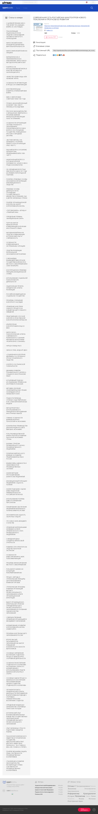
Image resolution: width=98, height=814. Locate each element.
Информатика (73, 794)
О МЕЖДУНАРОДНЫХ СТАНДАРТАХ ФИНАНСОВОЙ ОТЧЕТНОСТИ (15, 540)
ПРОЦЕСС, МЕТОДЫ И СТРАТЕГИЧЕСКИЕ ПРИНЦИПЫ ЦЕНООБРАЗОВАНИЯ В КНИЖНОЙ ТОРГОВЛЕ (15, 579)
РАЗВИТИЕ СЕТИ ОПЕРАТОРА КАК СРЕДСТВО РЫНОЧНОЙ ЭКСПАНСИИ (16, 548)
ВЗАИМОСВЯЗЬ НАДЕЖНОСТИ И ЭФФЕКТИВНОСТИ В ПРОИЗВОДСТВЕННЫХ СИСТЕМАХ (16, 466)
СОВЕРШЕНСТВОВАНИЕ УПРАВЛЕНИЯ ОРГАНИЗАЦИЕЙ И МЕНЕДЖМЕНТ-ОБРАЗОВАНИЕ (16, 619)
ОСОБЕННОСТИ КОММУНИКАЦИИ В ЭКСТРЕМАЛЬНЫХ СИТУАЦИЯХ (15, 244)
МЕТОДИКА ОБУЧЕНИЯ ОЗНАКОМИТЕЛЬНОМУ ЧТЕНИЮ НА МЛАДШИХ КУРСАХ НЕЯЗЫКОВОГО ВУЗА (16, 391)
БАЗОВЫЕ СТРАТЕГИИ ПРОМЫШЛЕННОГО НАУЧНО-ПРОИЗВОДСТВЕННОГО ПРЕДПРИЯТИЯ (15, 446)
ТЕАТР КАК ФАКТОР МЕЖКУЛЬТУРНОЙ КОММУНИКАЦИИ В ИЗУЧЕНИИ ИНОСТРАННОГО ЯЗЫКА (16, 225)
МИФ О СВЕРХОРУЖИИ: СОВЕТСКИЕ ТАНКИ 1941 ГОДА (16, 98)
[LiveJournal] (62, 55)
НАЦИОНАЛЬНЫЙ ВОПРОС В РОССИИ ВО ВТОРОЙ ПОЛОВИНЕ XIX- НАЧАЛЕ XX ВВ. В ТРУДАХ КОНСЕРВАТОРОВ (16, 162)
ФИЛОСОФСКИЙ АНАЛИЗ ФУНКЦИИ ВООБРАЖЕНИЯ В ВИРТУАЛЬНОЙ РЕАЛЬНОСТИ (15, 44)
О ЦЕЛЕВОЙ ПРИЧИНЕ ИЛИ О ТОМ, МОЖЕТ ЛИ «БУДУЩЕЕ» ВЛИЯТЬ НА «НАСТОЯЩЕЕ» (15, 25)
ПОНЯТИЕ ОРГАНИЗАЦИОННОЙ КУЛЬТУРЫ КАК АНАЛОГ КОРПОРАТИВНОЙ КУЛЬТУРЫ (16, 204)
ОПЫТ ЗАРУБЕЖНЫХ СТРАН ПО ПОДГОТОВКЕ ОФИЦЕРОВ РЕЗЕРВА (15, 730)
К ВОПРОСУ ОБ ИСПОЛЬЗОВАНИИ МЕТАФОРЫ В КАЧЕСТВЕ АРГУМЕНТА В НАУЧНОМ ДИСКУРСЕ (16, 69)
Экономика (72, 789)
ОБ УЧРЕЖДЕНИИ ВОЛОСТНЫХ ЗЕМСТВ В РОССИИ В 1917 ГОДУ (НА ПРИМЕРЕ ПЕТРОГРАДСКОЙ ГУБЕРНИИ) (16, 172)
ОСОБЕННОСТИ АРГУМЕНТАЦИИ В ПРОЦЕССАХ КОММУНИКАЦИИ (16, 84)
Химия (93, 796)
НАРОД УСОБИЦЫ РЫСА (13, 346)
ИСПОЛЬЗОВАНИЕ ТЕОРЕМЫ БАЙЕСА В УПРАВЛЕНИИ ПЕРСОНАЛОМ (15, 500)
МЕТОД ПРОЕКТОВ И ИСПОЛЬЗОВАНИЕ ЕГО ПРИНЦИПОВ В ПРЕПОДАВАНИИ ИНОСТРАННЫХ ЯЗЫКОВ (16, 410)
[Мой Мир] (60, 55)
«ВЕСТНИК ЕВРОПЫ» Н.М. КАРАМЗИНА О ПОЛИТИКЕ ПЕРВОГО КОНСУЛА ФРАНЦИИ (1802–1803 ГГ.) (16, 142)
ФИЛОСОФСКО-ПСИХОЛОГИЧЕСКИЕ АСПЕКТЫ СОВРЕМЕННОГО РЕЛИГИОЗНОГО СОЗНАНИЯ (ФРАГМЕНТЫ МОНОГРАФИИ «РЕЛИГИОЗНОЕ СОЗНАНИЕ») (15, 336)
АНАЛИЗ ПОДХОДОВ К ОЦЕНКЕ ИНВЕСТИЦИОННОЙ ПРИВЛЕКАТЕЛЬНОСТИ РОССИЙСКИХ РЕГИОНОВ (16, 491)
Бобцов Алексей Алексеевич (43, 787)
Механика (93, 786)
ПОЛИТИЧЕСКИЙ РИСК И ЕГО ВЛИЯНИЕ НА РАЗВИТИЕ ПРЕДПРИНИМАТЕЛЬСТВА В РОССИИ (15, 456)
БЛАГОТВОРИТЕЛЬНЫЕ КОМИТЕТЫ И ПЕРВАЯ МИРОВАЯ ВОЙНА (16, 91)
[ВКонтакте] (54, 55)
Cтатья (25, 8)
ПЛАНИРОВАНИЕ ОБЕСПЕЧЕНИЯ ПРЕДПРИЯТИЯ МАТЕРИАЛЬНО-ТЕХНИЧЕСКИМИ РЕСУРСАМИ (16, 508)
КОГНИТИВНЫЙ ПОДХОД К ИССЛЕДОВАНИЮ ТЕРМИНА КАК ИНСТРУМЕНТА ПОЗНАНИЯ (16, 382)
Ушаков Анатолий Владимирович (45, 785)
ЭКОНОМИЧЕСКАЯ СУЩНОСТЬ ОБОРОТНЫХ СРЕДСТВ (16, 516)
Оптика (71, 786)
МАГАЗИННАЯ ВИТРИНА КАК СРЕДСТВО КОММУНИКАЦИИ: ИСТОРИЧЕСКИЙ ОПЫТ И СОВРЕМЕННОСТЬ (15, 235)
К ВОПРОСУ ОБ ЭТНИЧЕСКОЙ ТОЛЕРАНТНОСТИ (15, 365)
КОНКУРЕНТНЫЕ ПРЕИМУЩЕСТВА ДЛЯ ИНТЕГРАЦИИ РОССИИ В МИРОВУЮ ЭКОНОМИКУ (16, 427)
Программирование (83, 786)
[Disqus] (64, 83)
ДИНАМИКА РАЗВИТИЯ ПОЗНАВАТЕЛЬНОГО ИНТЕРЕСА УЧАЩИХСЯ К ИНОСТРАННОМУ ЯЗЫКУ (16, 373)
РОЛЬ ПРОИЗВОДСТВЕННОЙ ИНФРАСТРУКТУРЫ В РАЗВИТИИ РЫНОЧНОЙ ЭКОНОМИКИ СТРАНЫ (16, 436)
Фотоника (92, 799)
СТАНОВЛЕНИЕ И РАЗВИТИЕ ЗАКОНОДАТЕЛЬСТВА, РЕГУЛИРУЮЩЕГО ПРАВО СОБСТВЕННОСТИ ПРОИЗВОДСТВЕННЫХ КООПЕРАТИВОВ (15, 765)
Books (7, 8)
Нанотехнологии (73, 791)
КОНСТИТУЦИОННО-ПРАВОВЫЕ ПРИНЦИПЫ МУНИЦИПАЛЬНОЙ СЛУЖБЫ (16, 272)
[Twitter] (56, 55)
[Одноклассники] (58, 55)
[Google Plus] (64, 55)
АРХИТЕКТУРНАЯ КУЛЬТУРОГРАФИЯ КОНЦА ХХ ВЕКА (15, 326)
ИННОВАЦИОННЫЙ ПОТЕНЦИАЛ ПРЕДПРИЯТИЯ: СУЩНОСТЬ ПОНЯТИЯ (16, 483)
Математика (80, 796)
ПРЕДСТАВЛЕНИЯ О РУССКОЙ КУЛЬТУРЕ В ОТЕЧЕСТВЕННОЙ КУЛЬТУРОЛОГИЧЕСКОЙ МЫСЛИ (16, 318)
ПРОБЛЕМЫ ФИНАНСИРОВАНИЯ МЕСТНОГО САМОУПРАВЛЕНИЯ (16, 564)
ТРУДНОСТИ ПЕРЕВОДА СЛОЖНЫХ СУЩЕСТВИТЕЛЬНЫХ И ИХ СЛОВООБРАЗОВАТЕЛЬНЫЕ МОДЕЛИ (16, 400)
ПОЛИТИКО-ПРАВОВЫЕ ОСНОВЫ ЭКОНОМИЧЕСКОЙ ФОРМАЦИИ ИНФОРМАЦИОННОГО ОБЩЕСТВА (16, 182)
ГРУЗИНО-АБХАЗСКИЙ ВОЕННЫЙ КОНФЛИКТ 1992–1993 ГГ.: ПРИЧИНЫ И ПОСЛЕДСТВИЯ (16, 105)
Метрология (71, 798)
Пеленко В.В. (39, 794)
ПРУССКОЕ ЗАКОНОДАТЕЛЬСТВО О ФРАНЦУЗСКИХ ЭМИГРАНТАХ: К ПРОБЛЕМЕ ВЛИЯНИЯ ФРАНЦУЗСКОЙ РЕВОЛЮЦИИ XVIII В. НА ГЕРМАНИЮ (16, 114)
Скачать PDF (52, 37)
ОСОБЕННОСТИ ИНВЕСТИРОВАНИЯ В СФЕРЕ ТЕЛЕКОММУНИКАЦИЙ (15, 556)
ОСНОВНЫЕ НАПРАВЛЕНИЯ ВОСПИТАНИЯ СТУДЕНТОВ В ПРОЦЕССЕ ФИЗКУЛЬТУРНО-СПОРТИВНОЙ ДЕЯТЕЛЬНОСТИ (16, 655)
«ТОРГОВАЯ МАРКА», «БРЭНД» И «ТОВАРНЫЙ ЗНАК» (16, 211)
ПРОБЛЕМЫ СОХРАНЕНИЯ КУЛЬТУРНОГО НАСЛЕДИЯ (14, 301)
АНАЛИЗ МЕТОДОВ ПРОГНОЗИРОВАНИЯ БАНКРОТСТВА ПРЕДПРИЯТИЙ (15, 475)
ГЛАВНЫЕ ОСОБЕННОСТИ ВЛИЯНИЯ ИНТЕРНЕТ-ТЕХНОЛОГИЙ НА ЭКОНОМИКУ (16, 419)
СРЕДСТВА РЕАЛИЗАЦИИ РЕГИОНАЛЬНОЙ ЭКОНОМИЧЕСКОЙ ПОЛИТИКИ (16, 252)
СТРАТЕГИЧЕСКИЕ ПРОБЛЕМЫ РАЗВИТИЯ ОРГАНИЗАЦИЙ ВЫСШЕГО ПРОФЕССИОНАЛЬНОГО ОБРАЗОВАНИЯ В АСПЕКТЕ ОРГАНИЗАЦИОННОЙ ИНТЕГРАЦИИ (15, 592)
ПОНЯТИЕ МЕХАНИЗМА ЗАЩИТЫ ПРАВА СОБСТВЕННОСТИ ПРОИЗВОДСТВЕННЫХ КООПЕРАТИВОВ (16, 754)
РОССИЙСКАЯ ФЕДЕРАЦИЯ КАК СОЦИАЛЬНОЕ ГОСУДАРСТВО (16, 295)
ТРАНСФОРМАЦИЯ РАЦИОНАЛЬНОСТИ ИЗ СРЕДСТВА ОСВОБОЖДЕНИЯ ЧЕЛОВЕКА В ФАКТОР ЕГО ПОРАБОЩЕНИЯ (15, 34)
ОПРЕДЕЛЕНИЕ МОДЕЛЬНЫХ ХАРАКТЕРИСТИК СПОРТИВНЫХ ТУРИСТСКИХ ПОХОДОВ (16, 706)
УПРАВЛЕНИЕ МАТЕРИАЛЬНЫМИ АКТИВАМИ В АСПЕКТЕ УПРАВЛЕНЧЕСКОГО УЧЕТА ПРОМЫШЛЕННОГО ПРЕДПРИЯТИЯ (16, 530)
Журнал (18, 8)
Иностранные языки (75, 801)
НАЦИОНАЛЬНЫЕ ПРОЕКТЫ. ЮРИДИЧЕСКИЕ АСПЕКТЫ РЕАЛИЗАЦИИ (15, 288)
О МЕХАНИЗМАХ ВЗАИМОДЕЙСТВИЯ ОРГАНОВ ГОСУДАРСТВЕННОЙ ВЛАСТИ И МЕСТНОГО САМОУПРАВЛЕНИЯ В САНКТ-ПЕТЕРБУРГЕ (16, 262)
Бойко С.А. (50, 30)
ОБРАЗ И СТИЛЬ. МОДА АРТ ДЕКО (16, 350)
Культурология (89, 794)
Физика (81, 799)
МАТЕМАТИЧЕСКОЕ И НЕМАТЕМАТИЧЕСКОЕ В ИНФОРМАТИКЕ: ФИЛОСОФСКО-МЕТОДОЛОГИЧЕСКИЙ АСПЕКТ (16, 59)
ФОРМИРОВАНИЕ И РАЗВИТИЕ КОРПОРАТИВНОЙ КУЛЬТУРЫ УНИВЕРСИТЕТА (16, 627)
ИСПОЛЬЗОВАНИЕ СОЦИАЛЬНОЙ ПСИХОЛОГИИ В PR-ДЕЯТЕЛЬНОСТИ (16, 280)
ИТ (75, 786)
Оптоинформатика (90, 788)
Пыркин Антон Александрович (44, 792)
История (71, 796)
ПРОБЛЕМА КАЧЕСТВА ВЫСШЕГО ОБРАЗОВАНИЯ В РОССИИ (16, 634)
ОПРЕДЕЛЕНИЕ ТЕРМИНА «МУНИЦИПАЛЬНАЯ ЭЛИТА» (15, 217)
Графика (88, 796)
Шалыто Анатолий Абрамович (44, 789)
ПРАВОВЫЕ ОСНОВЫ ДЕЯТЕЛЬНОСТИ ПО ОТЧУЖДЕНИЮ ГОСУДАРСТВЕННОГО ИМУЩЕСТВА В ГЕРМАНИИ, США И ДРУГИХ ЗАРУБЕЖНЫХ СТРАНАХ (16, 193)
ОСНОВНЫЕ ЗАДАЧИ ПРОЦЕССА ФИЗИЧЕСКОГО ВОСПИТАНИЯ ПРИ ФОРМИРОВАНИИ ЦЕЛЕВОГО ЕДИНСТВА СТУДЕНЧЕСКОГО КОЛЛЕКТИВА (16, 681)
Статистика (92, 791)
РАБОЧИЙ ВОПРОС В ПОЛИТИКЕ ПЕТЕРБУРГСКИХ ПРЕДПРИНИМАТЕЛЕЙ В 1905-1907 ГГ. (16, 152)
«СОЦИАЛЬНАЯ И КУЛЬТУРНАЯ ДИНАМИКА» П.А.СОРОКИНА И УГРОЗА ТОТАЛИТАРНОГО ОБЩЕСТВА (15, 357)
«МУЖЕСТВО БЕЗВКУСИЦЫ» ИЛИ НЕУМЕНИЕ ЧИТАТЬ (16, 77)
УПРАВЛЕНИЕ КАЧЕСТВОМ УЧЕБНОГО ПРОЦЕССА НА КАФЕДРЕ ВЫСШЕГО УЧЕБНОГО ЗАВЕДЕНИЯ (16, 309)
